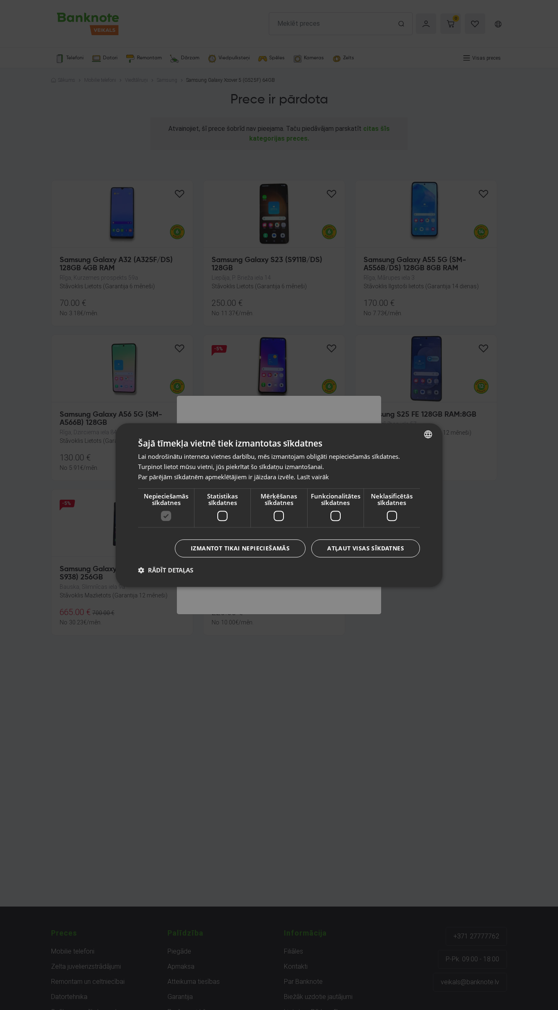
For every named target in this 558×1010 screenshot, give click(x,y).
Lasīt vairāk (313, 477)
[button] (165, 570)
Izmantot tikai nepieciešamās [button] (240, 548)
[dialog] (279, 505)
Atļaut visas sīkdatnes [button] (365, 548)
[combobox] (428, 434)
